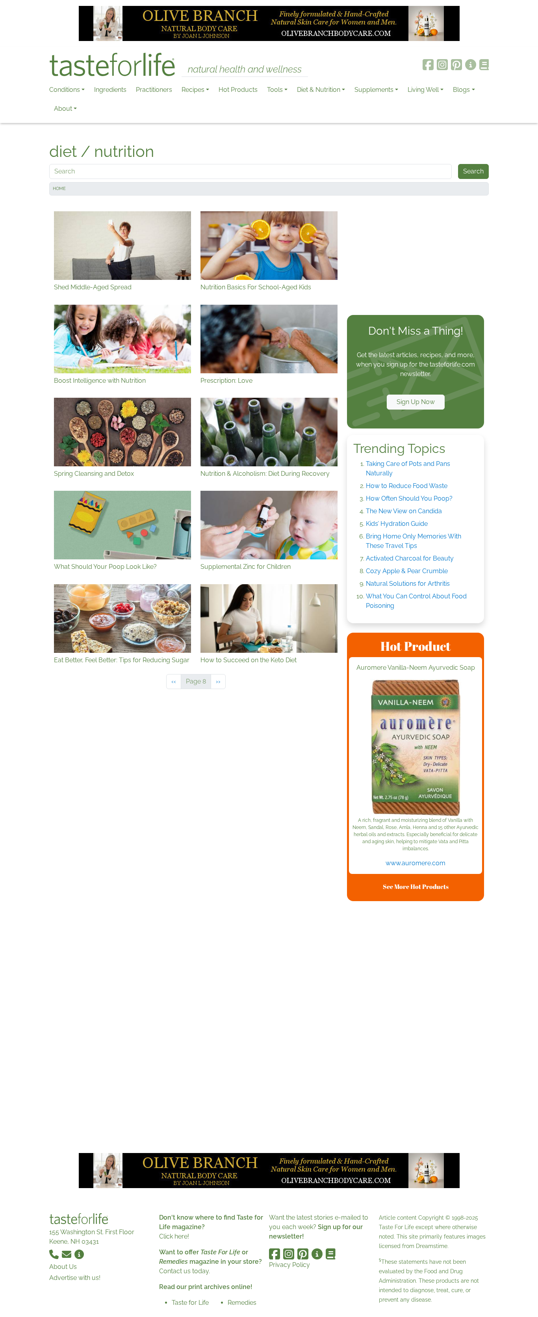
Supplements (373, 89)
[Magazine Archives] (484, 64)
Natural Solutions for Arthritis (408, 583)
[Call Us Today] (54, 1254)
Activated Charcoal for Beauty (410, 558)
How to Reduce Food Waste (406, 486)
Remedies (242, 1302)
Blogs (461, 89)
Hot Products (238, 89)
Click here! (174, 1236)
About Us (63, 1266)
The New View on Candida (404, 511)
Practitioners (154, 89)
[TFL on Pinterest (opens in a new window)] (456, 64)
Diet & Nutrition (318, 89)
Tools (275, 89)
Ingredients (110, 89)
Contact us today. (184, 1271)
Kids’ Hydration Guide (397, 523)
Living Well (423, 89)
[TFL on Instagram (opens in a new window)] (442, 64)
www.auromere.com (415, 863)
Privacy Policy (289, 1265)
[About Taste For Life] (470, 64)
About (63, 108)
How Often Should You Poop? (409, 498)
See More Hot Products (416, 886)
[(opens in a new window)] (415, 748)
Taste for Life (190, 1302)
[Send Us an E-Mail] (67, 1254)
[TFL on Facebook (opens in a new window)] (428, 64)
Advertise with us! (74, 1278)
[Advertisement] (415, 257)
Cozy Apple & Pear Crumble (407, 571)
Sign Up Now (416, 402)
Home (59, 188)
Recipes (193, 89)
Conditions (64, 89)
